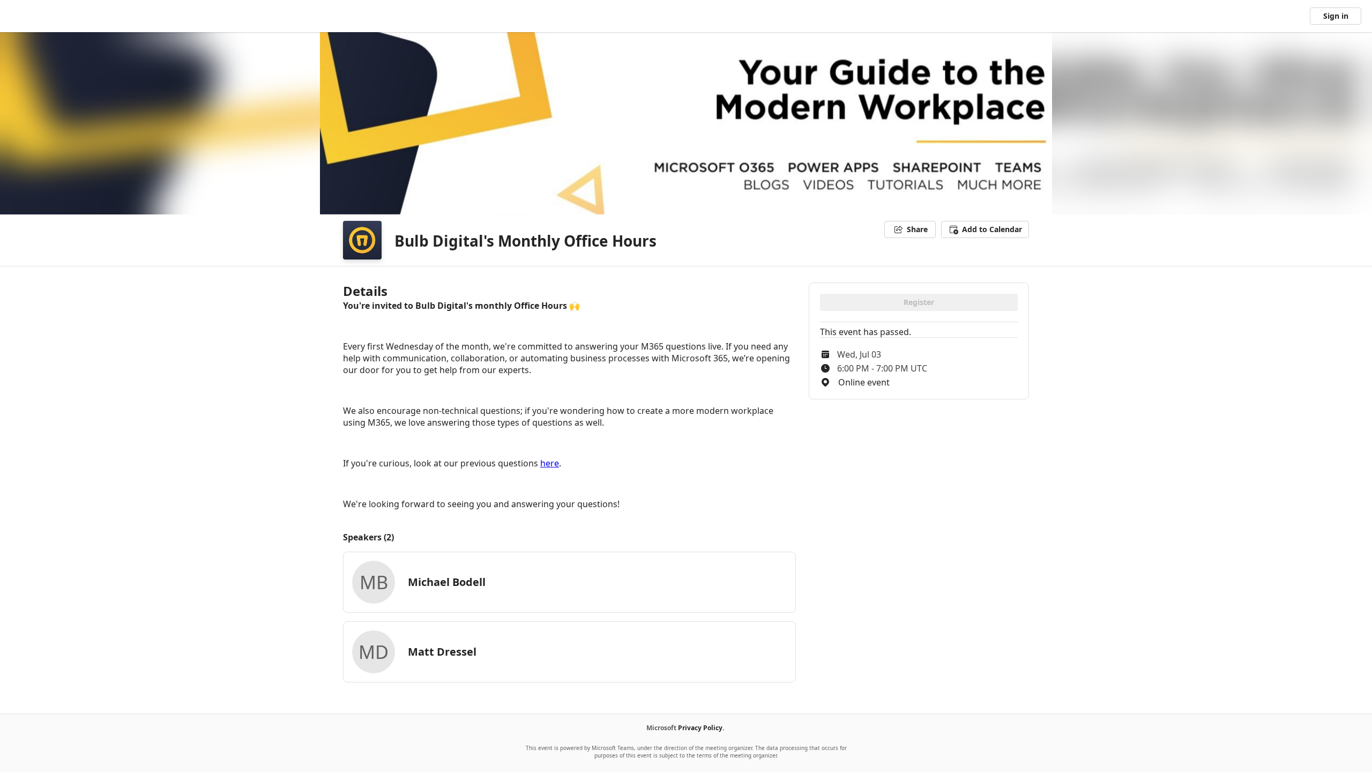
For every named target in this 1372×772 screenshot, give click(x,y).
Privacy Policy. (701, 727)
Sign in (1335, 16)
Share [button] (917, 229)
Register (919, 302)
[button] (985, 229)
